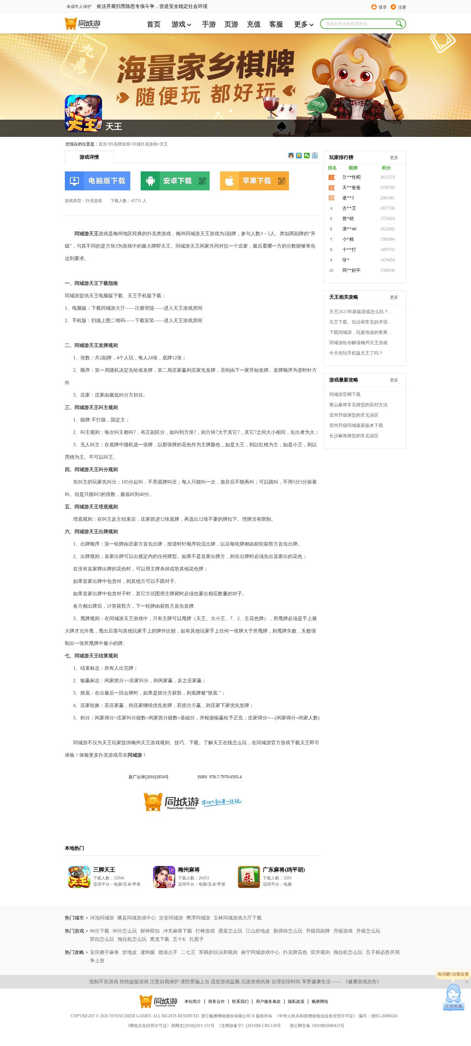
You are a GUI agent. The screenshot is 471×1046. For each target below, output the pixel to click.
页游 (231, 24)
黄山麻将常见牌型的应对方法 (358, 404)
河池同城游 (102, 917)
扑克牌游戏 (119, 144)
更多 (301, 24)
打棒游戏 (206, 931)
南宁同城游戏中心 (261, 952)
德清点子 (168, 952)
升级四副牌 (318, 931)
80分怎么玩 (125, 931)
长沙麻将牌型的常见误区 (354, 435)
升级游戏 (343, 931)
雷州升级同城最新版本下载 (356, 425)
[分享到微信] (307, 155)
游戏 (179, 24)
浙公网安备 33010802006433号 (317, 1025)
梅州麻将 (189, 870)
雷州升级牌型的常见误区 (354, 415)
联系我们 (240, 1001)
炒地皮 (130, 952)
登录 (383, 7)
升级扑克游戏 (144, 144)
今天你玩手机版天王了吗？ (356, 353)
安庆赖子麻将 (105, 952)
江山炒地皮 (258, 931)
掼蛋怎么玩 (231, 931)
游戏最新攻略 (343, 379)
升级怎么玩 (368, 931)
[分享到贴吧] (315, 155)
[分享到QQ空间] (299, 155)
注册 (402, 7)
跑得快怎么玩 (288, 931)
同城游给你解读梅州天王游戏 (358, 342)
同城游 (135, 755)
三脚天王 (104, 870)
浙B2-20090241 (384, 1016)
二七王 (189, 952)
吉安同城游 (171, 917)
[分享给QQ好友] (291, 155)
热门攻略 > (76, 952)
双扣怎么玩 (103, 939)
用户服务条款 (268, 1001)
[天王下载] (97, 180)
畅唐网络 (320, 1001)
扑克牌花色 (296, 952)
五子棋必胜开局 (383, 952)
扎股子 (196, 939)
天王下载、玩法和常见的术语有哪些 (362, 322)
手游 (209, 24)
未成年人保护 (79, 6)
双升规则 (321, 952)
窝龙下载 (160, 939)
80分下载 (100, 931)
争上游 (97, 960)
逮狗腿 (148, 952)
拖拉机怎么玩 (133, 939)
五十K (180, 939)
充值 (254, 24)
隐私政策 (296, 1001)
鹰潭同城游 (198, 917)
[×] (454, 998)
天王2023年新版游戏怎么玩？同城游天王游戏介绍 (362, 311)
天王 (164, 144)
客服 (276, 24)
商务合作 (216, 1001)
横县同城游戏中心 (136, 917)
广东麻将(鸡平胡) (284, 870)
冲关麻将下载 (178, 931)
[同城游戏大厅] (82, 24)
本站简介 (192, 1001)
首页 (154, 24)
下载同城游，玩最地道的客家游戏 (362, 332)
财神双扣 (150, 931)
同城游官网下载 (345, 394)
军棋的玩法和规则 (219, 952)
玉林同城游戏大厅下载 (237, 917)
